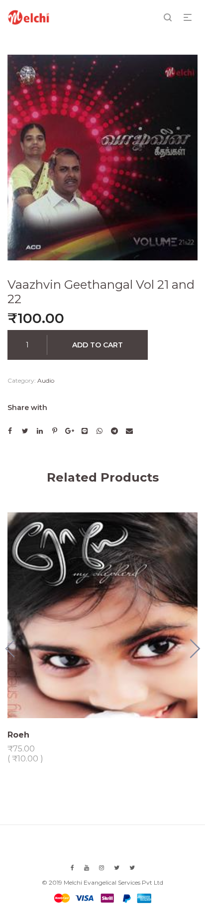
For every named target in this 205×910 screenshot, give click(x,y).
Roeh (18, 735)
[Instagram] (101, 867)
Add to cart (97, 344)
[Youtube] (86, 867)
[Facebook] (72, 867)
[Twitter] (116, 867)
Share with (27, 407)
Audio (45, 380)
